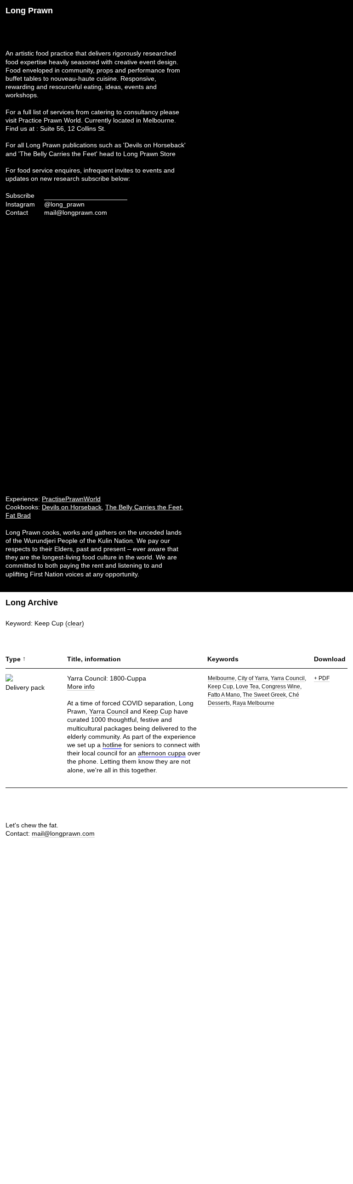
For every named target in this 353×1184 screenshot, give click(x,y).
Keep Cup (157, 711)
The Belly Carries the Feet (143, 507)
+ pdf (322, 678)
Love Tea (247, 686)
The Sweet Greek (264, 695)
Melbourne (221, 678)
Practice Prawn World (49, 120)
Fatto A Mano (224, 695)
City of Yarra (253, 678)
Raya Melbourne (253, 703)
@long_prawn (64, 204)
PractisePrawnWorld (71, 499)
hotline (112, 744)
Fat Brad (18, 515)
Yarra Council (108, 711)
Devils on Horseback (72, 507)
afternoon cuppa (162, 753)
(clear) (74, 623)
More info (81, 686)
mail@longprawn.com (75, 212)
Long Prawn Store (149, 153)
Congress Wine (281, 686)
